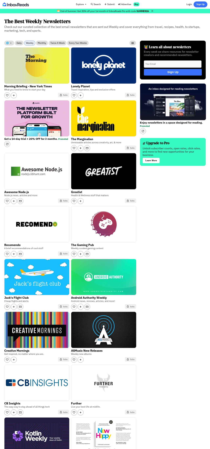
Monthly (42, 42)
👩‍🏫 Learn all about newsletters (167, 47)
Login (189, 4)
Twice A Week (57, 42)
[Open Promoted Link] (7, 144)
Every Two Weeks (78, 42)
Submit (111, 4)
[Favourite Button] (7, 95)
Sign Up (200, 4)
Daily (19, 42)
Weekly (29, 42)
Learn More (151, 160)
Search (97, 4)
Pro (136, 4)
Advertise (126, 4)
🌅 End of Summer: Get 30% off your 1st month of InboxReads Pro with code (103, 11)
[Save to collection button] (14, 95)
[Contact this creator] (87, 148)
